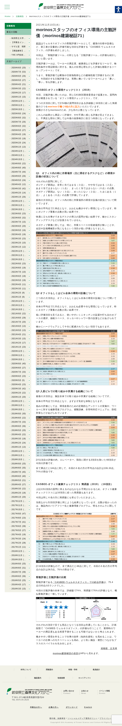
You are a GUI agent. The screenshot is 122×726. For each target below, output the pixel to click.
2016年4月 (16, 584)
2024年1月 (16, 197)
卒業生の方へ (36, 707)
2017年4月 (16, 534)
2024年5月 (16, 180)
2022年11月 (16, 255)
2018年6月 (16, 476)
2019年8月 (16, 418)
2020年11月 (16, 355)
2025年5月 (16, 130)
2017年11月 (16, 505)
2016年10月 (16, 559)
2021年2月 (16, 343)
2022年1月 (16, 297)
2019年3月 (16, 439)
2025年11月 (16, 105)
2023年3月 (16, 238)
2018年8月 (16, 468)
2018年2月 (16, 493)
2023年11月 (16, 205)
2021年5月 (16, 330)
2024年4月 (16, 184)
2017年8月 (16, 518)
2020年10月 (16, 359)
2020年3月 (16, 388)
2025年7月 (16, 122)
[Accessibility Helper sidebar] (118, 9)
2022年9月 (16, 263)
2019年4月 (16, 434)
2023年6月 (16, 226)
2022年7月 (16, 272)
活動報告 (20, 16)
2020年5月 (16, 380)
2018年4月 (16, 484)
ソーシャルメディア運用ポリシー (83, 718)
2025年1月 (16, 147)
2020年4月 (16, 384)
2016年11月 (16, 555)
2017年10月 (16, 509)
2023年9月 (16, 213)
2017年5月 (16, 530)
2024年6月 (16, 176)
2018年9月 (16, 464)
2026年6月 (16, 76)
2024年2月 (16, 193)
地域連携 (61, 678)
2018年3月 (16, 489)
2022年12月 (16, 251)
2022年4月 (16, 284)
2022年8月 (16, 268)
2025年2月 (16, 143)
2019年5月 (16, 430)
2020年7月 (16, 372)
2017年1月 (16, 547)
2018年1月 (16, 497)
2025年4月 (16, 134)
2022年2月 (16, 293)
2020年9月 (16, 363)
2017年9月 (16, 514)
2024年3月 (16, 188)
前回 (38, 43)
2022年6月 (16, 276)
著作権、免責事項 (57, 718)
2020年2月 (16, 393)
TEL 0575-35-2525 (20, 700)
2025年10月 (16, 109)
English (88, 707)
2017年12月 (16, 501)
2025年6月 (16, 126)
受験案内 (49, 670)
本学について (26, 670)
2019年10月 (16, 409)
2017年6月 (16, 526)
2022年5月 (16, 280)
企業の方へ (53, 707)
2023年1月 (16, 247)
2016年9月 (16, 564)
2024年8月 (16, 168)
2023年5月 (16, 230)
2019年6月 (16, 426)
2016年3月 (16, 589)
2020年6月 (16, 376)
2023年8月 (16, 218)
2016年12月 (16, 551)
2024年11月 (16, 155)
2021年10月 (16, 309)
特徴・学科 (72, 670)
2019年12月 (16, 401)
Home (8, 16)
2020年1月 (16, 397)
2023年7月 (16, 222)
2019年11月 (16, 405)
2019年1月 (16, 447)
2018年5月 (16, 480)
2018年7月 (16, 472)
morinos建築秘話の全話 (65, 653)
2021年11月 (16, 305)
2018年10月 (16, 459)
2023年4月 (16, 234)
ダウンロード (72, 707)
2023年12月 (16, 201)
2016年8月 (16, 568)
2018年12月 (16, 451)
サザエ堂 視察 (18, 46)
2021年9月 (16, 313)
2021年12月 (16, 301)
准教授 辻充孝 (109, 648)
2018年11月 (16, 455)
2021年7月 (16, 322)
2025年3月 (16, 138)
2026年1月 (16, 97)
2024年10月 (16, 159)
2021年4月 (16, 334)
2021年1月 (16, 347)
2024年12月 (16, 151)
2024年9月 (16, 163)
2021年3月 (16, 338)
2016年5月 (16, 580)
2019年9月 (16, 413)
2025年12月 (16, 101)
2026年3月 (16, 88)
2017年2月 (16, 543)
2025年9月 (16, 113)
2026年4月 (16, 84)
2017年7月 (16, 522)
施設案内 (37, 678)
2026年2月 (16, 93)
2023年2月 (16, 243)
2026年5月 (16, 80)
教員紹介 (96, 670)
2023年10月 (16, 209)
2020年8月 (16, 368)
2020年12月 (16, 351)
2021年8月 (16, 318)
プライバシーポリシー (109, 718)
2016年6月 (16, 576)
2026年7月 (16, 72)
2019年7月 (16, 422)
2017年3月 (16, 539)
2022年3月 (16, 288)
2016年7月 (16, 572)
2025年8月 (16, 118)
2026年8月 (16, 68)
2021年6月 (16, 326)
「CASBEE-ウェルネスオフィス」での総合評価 (78, 582)
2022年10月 (16, 259)
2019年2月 (16, 443)
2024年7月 (16, 172)
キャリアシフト (84, 678)
